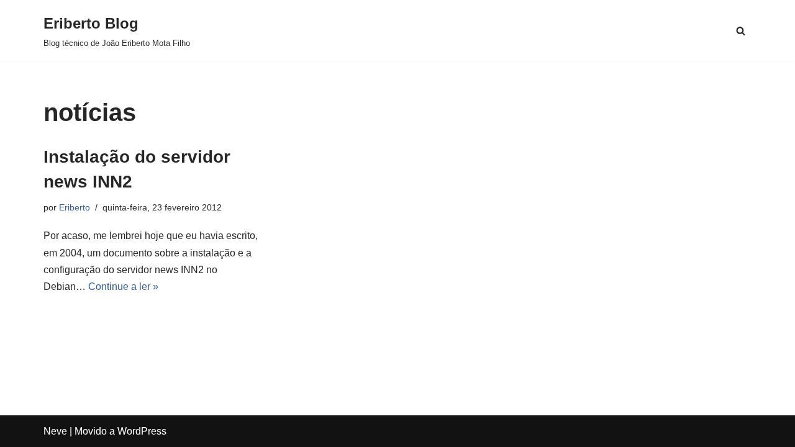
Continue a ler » (123, 286)
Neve (55, 431)
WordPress (141, 431)
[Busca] (740, 30)
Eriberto (74, 207)
